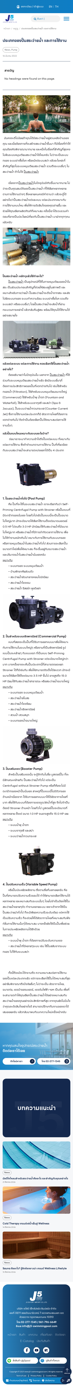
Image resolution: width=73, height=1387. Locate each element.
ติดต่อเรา (60, 1334)
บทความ (33, 1334)
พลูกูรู (15, 28)
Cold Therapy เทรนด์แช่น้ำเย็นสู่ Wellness (26, 1223)
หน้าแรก (7, 28)
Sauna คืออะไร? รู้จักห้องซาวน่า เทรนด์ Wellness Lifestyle (35, 1268)
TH (56, 7)
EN (50, 7)
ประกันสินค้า (43, 1341)
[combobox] (45, 18)
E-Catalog (27, 1341)
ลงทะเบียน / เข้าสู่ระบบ (32, 6)
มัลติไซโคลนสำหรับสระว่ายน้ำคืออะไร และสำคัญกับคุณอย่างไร (35, 1178)
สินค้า (22, 1334)
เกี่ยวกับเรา (46, 1334)
